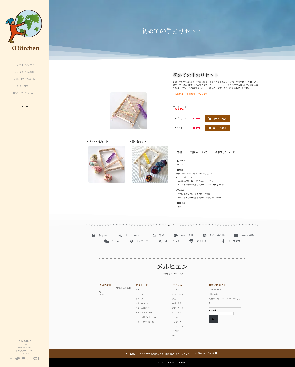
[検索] (213, 319)
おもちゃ (176, 289)
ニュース (139, 294)
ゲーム (175, 317)
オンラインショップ (24, 64)
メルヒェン (172, 266)
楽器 (174, 299)
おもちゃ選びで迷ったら (24, 93)
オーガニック (177, 326)
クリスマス (176, 335)
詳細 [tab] (179, 152)
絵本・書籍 (176, 312)
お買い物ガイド (24, 86)
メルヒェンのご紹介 (24, 71)
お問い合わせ (214, 294)
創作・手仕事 (177, 308)
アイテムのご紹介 (143, 308)
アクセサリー (177, 331)
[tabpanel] (216, 185)
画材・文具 (176, 303)
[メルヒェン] (24, 50)
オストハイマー (178, 294)
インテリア (176, 322)
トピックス (140, 299)
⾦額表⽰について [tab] (225, 152)
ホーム (138, 289)
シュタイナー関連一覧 (24, 78)
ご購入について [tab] (198, 152)
